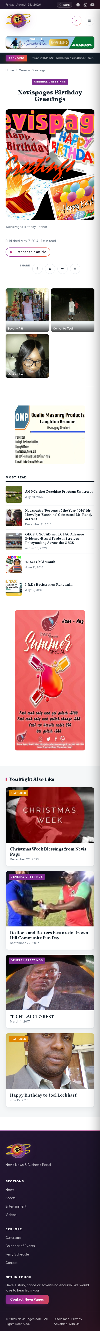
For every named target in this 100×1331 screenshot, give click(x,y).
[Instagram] (85, 5)
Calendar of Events (20, 1246)
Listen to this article (28, 252)
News (10, 1190)
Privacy (76, 1319)
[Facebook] (78, 5)
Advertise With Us (67, 1324)
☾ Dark (64, 5)
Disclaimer (61, 1319)
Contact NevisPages (27, 1299)
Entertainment (16, 1206)
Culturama (13, 1238)
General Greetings (32, 70)
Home (10, 70)
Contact (11, 1263)
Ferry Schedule (17, 1254)
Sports (11, 1198)
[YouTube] (92, 5)
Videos (11, 1215)
